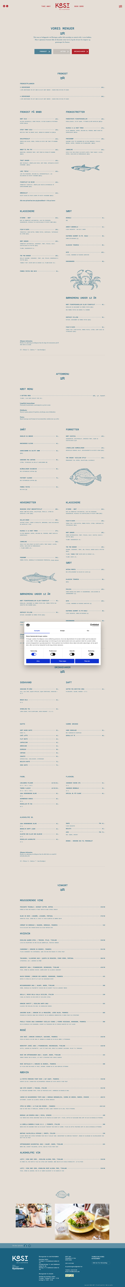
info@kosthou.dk (74, 1271)
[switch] (53, 654)
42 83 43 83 (74, 1270)
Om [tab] (88, 630)
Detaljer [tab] (62, 630)
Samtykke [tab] (37, 630)
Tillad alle (87, 661)
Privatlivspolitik (100, 1285)
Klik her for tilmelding (100, 1263)
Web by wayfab (109, 1285)
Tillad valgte (62, 661)
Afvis (38, 661)
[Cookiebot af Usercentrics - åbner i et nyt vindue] (91, 625)
